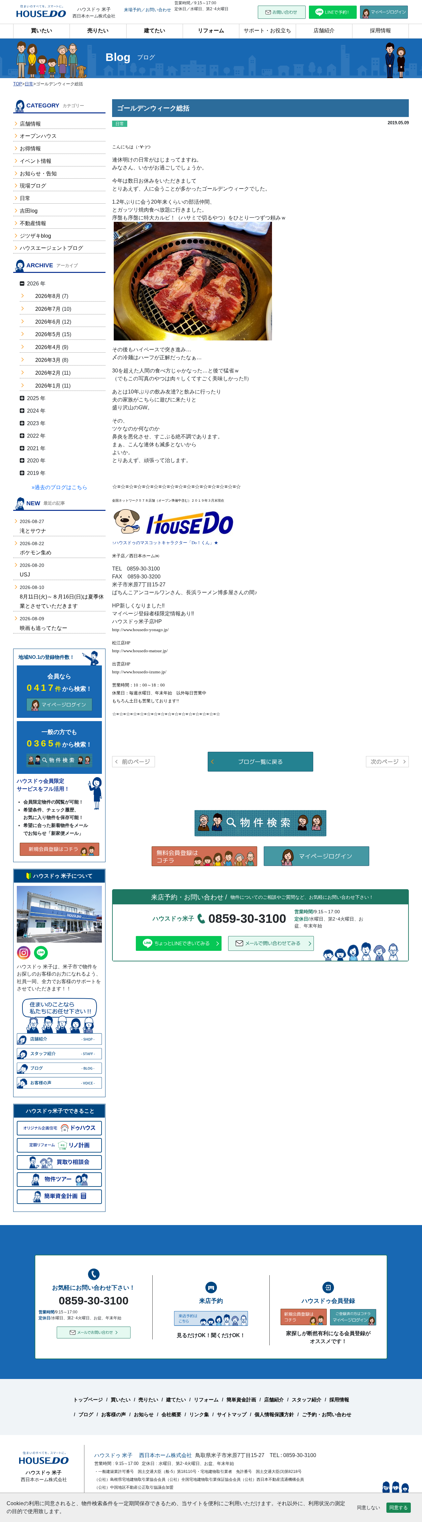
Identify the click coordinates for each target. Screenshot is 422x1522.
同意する (398, 1507)
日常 (25, 198)
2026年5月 (48, 334)
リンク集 (199, 1414)
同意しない (368, 1507)
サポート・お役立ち (267, 30)
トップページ (88, 1399)
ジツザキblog (35, 236)
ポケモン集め (35, 552)
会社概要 (171, 1414)
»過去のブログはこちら (59, 487)
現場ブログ (33, 186)
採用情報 (380, 30)
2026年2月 (48, 373)
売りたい (97, 30)
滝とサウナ (33, 531)
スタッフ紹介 (306, 1399)
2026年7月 (48, 309)
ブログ (85, 1414)
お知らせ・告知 (38, 173)
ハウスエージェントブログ (51, 248)
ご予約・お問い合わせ (326, 1414)
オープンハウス (38, 136)
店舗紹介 (324, 30)
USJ (25, 574)
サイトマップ (232, 1414)
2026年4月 (48, 347)
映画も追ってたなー (43, 628)
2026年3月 (48, 360)
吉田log (29, 211)
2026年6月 (48, 322)
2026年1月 (48, 386)
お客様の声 (113, 1414)
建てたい (154, 30)
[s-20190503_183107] (193, 280)
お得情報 (30, 148)
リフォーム (211, 30)
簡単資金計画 (241, 1399)
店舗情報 (30, 124)
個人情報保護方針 (274, 1414)
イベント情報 (35, 161)
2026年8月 (48, 296)
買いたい (41, 30)
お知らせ (144, 1414)
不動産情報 (33, 223)
